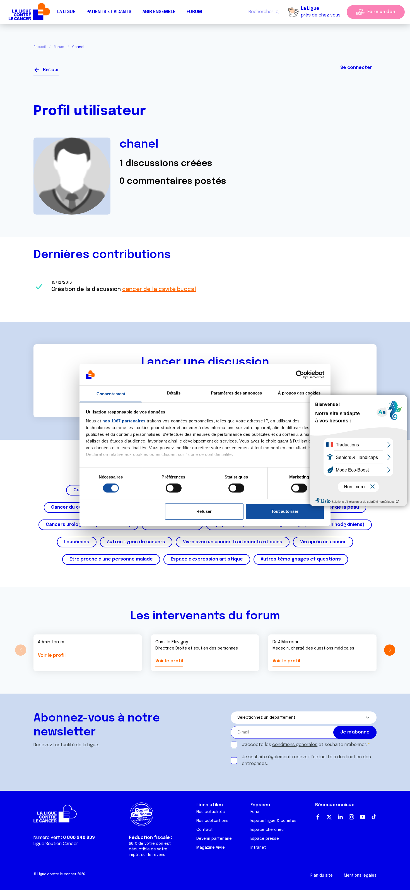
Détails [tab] (173, 393)
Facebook (318, 817)
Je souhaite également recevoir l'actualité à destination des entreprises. (306, 760)
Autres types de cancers (136, 542)
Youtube (362, 817)
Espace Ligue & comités (273, 821)
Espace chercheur (267, 830)
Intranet (258, 848)
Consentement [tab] (111, 393)
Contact (204, 830)
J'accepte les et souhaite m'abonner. (304, 744)
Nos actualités (210, 812)
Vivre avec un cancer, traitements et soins (232, 542)
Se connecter (356, 67)
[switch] (174, 488)
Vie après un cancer (323, 542)
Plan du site (321, 875)
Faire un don (381, 11)
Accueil (39, 47)
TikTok (374, 817)
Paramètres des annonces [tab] (236, 393)
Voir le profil (52, 655)
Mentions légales (360, 875)
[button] (389, 650)
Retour (51, 70)
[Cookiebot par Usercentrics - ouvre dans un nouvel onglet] (300, 375)
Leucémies (76, 542)
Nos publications (212, 821)
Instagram (351, 817)
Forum (194, 11)
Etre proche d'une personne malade (111, 559)
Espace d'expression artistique (207, 559)
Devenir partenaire (214, 839)
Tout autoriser (284, 511)
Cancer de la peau (338, 507)
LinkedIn (340, 817)
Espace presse (264, 839)
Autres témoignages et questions (301, 559)
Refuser (204, 511)
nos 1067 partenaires (124, 420)
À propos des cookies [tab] (299, 393)
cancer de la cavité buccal (159, 289)
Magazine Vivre (210, 848)
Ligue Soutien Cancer (55, 843)
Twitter (329, 817)
